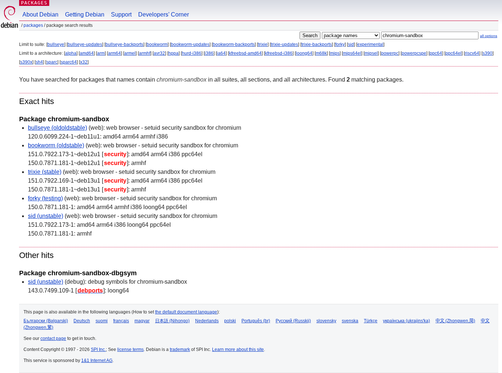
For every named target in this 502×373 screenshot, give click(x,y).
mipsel (371, 53)
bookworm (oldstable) (56, 145)
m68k (321, 53)
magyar (142, 320)
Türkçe (370, 320)
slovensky (326, 320)
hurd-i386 (191, 53)
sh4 (39, 62)
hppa (173, 53)
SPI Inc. (98, 349)
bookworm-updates (190, 44)
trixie (263, 44)
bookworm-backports (234, 44)
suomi (102, 320)
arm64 (114, 53)
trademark (180, 349)
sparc (51, 62)
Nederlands (207, 320)
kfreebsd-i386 (279, 53)
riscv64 (472, 53)
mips (335, 53)
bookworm (157, 44)
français (121, 320)
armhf (144, 53)
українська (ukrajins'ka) (406, 320)
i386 (209, 53)
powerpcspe (414, 53)
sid (351, 44)
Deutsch (81, 320)
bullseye (55, 44)
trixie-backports (316, 44)
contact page (53, 338)
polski (230, 320)
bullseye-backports (124, 44)
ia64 (221, 53)
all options (488, 36)
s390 (487, 53)
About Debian (40, 14)
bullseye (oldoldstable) (57, 128)
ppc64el (453, 53)
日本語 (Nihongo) (172, 320)
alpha (70, 53)
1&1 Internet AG (96, 360)
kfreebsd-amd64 (245, 53)
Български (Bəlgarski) (46, 320)
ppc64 (436, 53)
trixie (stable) (44, 172)
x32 (83, 62)
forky (340, 44)
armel (130, 53)
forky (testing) (45, 198)
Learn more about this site (238, 349)
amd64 (87, 53)
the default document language (186, 312)
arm (101, 53)
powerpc (389, 53)
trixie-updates (284, 44)
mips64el (352, 53)
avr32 (159, 53)
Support (121, 14)
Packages (34, 3)
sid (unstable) (45, 216)
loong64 (304, 53)
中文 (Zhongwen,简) (455, 320)
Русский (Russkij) (293, 320)
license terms (130, 349)
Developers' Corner (163, 14)
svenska (350, 320)
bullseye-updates (85, 44)
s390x (26, 62)
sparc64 (69, 62)
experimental (370, 44)
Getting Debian (84, 14)
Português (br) (255, 320)
